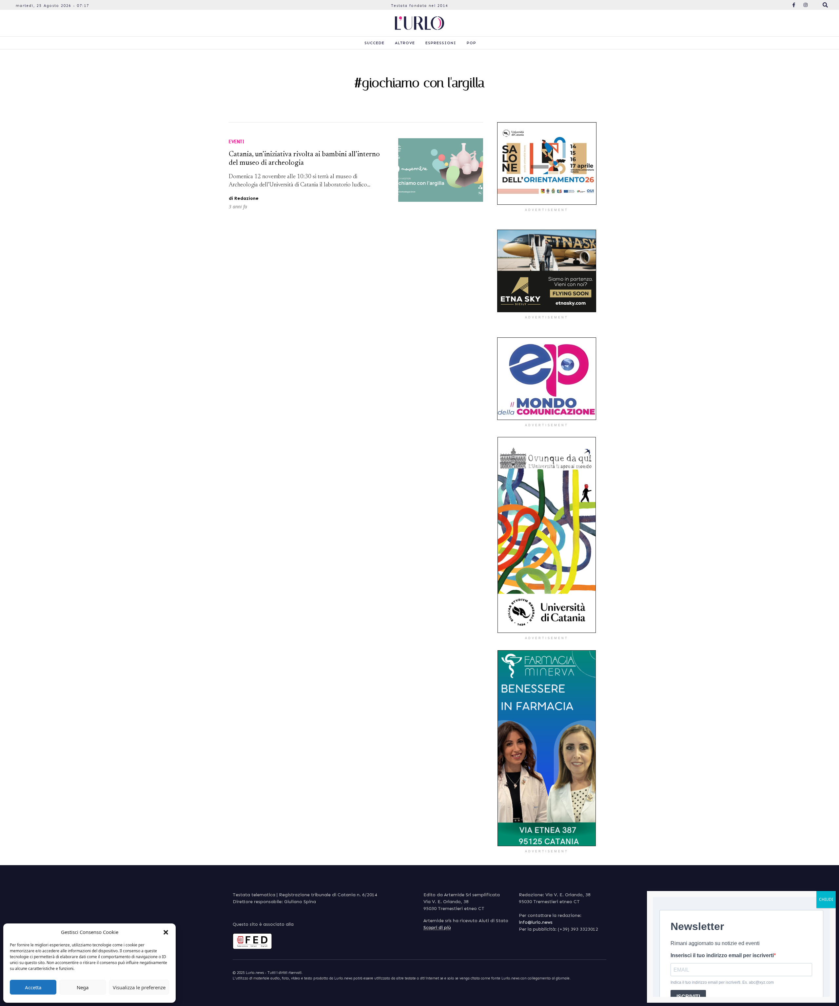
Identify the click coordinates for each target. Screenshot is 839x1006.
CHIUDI (826, 899)
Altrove (405, 43)
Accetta (33, 987)
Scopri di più (437, 927)
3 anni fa (238, 206)
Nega (82, 987)
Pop (471, 43)
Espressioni (440, 43)
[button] (166, 932)
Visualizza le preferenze (139, 987)
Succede (374, 43)
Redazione (246, 198)
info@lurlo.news (536, 922)
